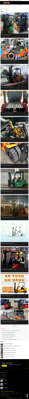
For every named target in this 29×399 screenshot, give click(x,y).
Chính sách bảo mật (3, 376)
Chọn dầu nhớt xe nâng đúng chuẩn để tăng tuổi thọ (10, 339)
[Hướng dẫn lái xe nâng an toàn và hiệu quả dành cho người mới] (14, 257)
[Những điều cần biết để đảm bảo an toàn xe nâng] (14, 283)
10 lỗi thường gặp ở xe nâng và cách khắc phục (7, 191)
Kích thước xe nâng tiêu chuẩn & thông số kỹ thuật (7, 243)
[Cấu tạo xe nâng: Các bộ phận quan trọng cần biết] (14, 205)
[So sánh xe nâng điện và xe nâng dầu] (14, 23)
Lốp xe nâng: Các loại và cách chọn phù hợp (9, 354)
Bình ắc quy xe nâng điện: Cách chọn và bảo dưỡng (10, 350)
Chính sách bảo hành (3, 375)
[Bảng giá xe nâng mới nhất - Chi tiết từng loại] (14, 75)
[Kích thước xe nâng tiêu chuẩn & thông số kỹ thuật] (14, 231)
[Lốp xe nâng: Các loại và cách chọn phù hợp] (14, 153)
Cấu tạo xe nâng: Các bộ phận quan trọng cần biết (7, 217)
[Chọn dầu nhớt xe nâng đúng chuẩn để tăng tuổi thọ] (14, 127)
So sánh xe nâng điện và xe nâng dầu (8, 337)
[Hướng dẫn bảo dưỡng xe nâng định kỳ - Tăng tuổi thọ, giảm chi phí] (14, 49)
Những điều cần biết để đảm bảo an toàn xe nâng (7, 295)
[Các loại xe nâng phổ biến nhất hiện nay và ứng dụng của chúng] (14, 309)
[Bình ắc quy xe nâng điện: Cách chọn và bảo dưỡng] (14, 101)
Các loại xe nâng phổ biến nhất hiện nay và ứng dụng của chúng (9, 321)
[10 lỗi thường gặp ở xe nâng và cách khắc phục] (14, 179)
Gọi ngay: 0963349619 (18, 0)
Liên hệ (11, 365)
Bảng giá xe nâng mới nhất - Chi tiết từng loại (9, 334)
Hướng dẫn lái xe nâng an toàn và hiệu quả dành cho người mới (9, 269)
